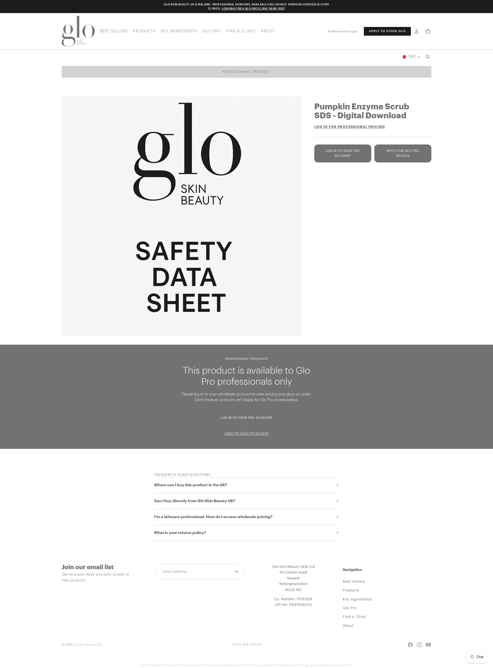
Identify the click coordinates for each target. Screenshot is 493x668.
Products (351, 590)
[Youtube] (428, 645)
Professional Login (343, 31)
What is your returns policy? (180, 533)
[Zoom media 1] (182, 216)
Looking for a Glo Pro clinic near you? (253, 8)
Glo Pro (349, 608)
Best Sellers (354, 581)
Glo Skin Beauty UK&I (87, 644)
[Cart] (427, 31)
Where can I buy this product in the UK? (190, 485)
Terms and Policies (246, 644)
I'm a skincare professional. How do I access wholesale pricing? (213, 517)
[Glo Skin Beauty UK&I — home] (78, 31)
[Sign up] (236, 571)
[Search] (427, 57)
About (348, 625)
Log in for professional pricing (349, 127)
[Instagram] (419, 645)
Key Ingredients (357, 599)
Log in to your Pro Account (343, 153)
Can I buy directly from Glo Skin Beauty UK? (194, 501)
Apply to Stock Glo (387, 31)
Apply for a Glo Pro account (246, 433)
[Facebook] (410, 645)
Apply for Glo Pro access (402, 153)
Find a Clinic (354, 617)
